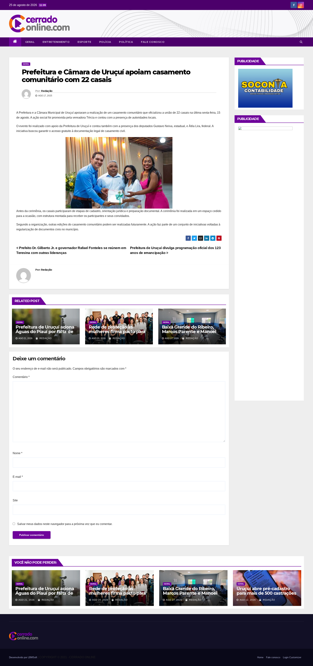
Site (15, 500)
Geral (30, 42)
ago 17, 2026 (174, 600)
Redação (46, 91)
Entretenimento (56, 42)
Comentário (21, 376)
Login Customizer (292, 657)
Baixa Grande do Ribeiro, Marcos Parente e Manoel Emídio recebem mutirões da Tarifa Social (189, 333)
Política (126, 42)
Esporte (84, 42)
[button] (301, 41)
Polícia (105, 42)
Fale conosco (152, 42)
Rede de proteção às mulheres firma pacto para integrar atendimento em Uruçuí (117, 333)
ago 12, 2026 (248, 600)
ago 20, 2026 (100, 600)
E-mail (18, 476)
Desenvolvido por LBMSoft (23, 657)
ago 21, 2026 (26, 600)
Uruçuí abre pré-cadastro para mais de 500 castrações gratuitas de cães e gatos (266, 593)
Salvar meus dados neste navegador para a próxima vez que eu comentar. (64, 524)
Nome (17, 453)
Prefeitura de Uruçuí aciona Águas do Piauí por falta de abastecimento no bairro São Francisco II (45, 333)
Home (260, 657)
